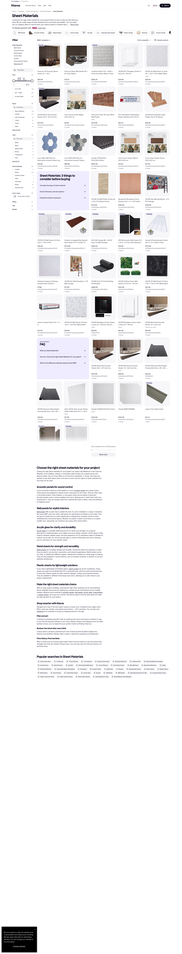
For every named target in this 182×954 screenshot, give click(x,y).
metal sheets (97, 592)
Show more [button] (103, 454)
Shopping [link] (21, 11)
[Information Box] (49, 40)
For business (24, 1)
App (44, 5)
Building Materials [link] (45, 11)
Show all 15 (15, 161)
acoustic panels (79, 490)
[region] (19, 939)
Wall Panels (17, 48)
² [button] (128, 81)
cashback (40, 611)
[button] (155, 6)
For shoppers (15, 1)
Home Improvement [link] (32, 11)
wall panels (79, 592)
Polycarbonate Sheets (21, 61)
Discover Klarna (31, 5)
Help (49, 5)
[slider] (14, 80)
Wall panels (41, 512)
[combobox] (144, 40)
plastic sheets (74, 569)
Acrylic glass (41, 531)
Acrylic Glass (18, 56)
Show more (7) (18, 64)
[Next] (167, 33)
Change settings (19, 946)
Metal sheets (41, 550)
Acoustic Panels (19, 50)
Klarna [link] (14, 11)
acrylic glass (88, 592)
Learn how (42, 28)
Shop (39, 5)
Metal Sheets (18, 53)
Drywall (16, 58)
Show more (74, 24)
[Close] (35, 929)
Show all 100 (16, 130)
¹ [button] (45, 81)
